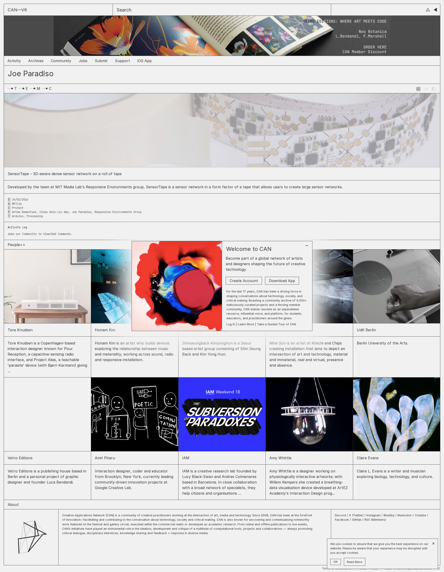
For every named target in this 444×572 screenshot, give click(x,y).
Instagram (374, 515)
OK (335, 561)
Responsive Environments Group (118, 212)
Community (61, 60)
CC (438, 568)
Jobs (83, 60)
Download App (282, 280)
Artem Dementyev (24, 212)
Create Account (244, 280)
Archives (35, 60)
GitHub (356, 519)
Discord (341, 515)
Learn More (246, 324)
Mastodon (405, 515)
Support (122, 60)
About (13, 504)
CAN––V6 (17, 9)
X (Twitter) (356, 515)
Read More (354, 562)
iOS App (144, 60)
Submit (101, 60)
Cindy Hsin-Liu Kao (54, 212)
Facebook (342, 519)
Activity (14, 60)
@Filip (17, 204)
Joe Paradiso (81, 212)
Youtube (420, 515)
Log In (230, 324)
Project (17, 208)
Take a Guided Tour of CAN (276, 324)
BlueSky (389, 515)
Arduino (17, 216)
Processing (35, 216)
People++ (16, 244)
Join (11, 234)
